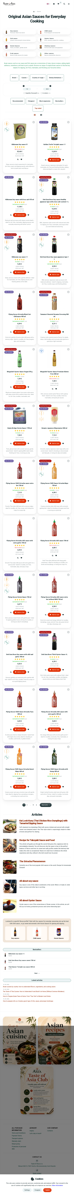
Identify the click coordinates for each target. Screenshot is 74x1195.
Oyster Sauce (49, 38)
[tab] (35, 115)
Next (35, 973)
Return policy (16, 1144)
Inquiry (32, 1131)
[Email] (54, 4)
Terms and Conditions (19, 1133)
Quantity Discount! (32, 93)
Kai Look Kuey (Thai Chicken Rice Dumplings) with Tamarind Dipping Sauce (43, 822)
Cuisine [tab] (24, 78)
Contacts (50, 1131)
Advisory (33, 1128)
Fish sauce (13, 38)
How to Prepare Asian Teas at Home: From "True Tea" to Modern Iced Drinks (27, 996)
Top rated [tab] (38, 108)
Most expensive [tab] (44, 101)
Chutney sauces (49, 46)
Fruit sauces (14, 53)
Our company (52, 1128)
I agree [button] (47, 1190)
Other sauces (49, 53)
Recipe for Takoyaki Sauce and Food (37, 840)
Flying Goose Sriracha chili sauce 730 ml (54, 541)
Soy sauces (14, 31)
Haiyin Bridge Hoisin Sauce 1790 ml (19, 428)
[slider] (24, 86)
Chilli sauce (48, 31)
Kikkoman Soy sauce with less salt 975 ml (19, 199)
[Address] (37, 1160)
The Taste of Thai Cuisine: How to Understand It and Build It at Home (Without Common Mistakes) (33, 991)
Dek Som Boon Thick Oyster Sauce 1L (54, 654)
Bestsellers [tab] (59, 101)
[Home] (9, 4)
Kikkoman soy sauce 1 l (20, 257)
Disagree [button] (37, 1190)
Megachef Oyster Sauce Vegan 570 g (19, 372)
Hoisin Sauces (15, 46)
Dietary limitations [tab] (55, 78)
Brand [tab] (14, 78)
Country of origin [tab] (38, 78)
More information (57, 1185)
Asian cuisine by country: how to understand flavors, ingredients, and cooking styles (29, 987)
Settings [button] (27, 1190)
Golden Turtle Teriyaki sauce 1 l (54, 144)
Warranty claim (16, 1141)
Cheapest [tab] (31, 101)
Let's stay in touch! (35, 1133)
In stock (46, 93)
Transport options (17, 1138)
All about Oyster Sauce (30, 900)
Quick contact (37, 1173)
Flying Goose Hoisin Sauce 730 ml (19, 597)
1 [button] (24, 805)
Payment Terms (17, 1136)
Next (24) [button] (45, 805)
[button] (17, 159)
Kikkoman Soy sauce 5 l (20, 144)
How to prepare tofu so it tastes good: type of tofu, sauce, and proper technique (28, 1001)
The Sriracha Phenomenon (32, 861)
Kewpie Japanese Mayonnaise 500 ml (54, 428)
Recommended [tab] (18, 101)
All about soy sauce (28, 881)
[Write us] (37, 1170)
